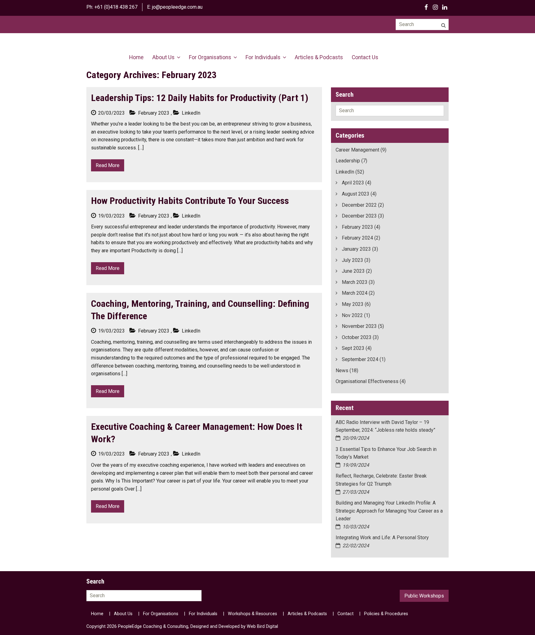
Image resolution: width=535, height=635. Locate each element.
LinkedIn (345, 172)
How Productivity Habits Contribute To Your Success (190, 200)
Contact (345, 613)
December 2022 (359, 205)
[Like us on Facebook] (426, 7)
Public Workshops (424, 596)
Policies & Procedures (386, 613)
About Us (163, 57)
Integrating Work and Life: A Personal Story (383, 537)
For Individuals (263, 57)
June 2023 (353, 271)
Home (136, 57)
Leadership (348, 161)
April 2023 (353, 183)
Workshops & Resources (252, 613)
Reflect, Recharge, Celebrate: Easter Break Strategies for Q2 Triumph (381, 480)
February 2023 (357, 227)
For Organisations (210, 57)
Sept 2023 (353, 348)
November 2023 (359, 326)
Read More (108, 165)
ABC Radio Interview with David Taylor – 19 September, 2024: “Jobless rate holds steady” (385, 426)
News (342, 370)
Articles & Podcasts (319, 57)
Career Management (357, 150)
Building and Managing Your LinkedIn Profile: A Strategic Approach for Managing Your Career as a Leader (389, 511)
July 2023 (352, 260)
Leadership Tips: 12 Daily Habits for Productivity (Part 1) (199, 97)
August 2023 (355, 194)
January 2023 (356, 249)
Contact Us (365, 57)
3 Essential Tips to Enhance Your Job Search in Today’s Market (386, 453)
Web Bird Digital (262, 626)
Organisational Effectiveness (367, 381)
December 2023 (359, 216)
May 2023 (352, 304)
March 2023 (355, 282)
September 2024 (360, 359)
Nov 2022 (352, 315)
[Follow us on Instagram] (435, 7)
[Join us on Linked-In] (445, 7)
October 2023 (357, 337)
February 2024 (357, 238)
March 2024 (355, 293)
